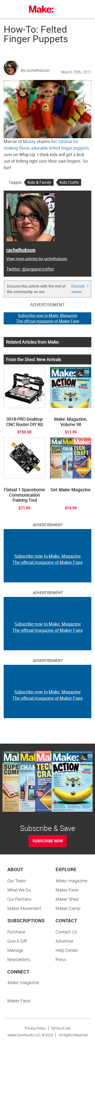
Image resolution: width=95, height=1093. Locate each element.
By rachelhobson (35, 70)
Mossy (29, 141)
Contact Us (66, 932)
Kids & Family (39, 182)
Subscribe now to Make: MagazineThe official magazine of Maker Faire (47, 318)
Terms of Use (60, 1028)
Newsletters (18, 959)
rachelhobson (20, 250)
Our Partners (19, 899)
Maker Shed (67, 899)
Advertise (64, 941)
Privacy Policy (35, 1028)
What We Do (19, 890)
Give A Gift (17, 941)
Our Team (16, 881)
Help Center (67, 950)
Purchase (16, 932)
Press (61, 959)
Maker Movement (24, 908)
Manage (15, 950)
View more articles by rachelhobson (36, 258)
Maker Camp (68, 908)
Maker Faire (67, 890)
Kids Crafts (69, 182)
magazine (71, 881)
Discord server (78, 288)
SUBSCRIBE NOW (47, 841)
